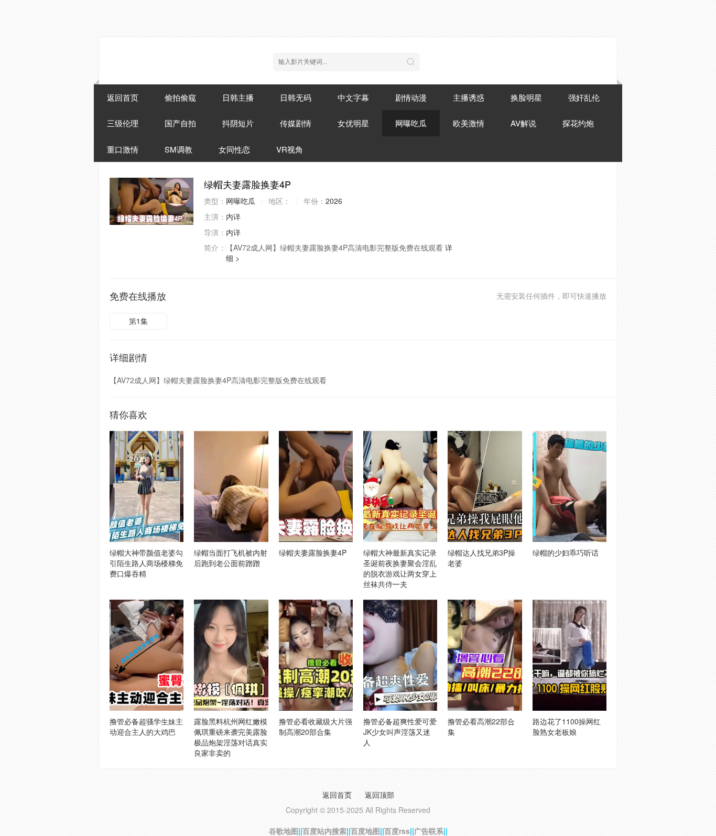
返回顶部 (379, 794)
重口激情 (122, 149)
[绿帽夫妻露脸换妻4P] (151, 201)
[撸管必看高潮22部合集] (485, 655)
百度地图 (365, 831)
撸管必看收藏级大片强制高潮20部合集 (315, 726)
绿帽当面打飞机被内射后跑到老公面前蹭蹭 (230, 557)
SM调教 (178, 149)
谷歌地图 (283, 831)
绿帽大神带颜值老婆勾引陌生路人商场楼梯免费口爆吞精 (146, 563)
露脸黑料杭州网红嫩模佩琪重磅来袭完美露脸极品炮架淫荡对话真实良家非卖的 (230, 737)
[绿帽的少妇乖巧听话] (569, 486)
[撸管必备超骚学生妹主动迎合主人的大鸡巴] (146, 655)
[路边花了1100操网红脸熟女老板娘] (569, 655)
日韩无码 (295, 97)
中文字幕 (353, 97)
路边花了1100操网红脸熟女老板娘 (567, 726)
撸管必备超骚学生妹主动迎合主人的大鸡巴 (146, 726)
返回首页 (122, 97)
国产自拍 (180, 122)
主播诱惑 (468, 97)
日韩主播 (238, 97)
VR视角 (289, 149)
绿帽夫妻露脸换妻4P (312, 552)
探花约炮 (578, 122)
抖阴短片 (238, 122)
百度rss (397, 831)
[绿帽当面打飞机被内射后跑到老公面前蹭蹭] (231, 486)
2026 (334, 201)
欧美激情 (468, 122)
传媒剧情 (295, 122)
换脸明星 (526, 97)
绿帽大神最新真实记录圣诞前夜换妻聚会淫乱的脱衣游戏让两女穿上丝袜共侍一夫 (400, 568)
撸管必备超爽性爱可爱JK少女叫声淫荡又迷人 (400, 731)
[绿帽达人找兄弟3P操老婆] (485, 486)
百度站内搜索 (324, 831)
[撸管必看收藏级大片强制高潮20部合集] (316, 655)
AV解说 (523, 122)
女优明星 (353, 122)
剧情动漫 (411, 97)
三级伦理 (122, 122)
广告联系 (428, 831)
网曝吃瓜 (411, 122)
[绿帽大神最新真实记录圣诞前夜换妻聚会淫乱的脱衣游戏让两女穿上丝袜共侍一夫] (400, 486)
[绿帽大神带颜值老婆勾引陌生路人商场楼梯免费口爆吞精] (146, 486)
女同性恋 (234, 149)
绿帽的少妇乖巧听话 (566, 552)
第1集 (138, 321)
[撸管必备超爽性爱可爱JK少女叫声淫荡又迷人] (400, 655)
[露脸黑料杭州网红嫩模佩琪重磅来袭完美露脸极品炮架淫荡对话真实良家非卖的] (231, 655)
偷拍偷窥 (180, 97)
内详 (233, 216)
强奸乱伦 (584, 97)
